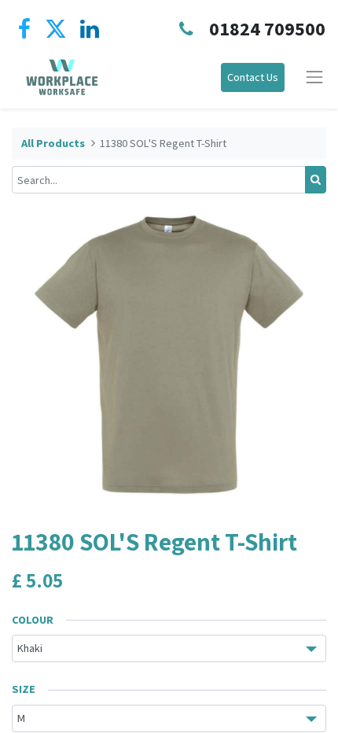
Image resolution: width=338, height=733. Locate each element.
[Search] (315, 179)
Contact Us (252, 77)
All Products (53, 143)
